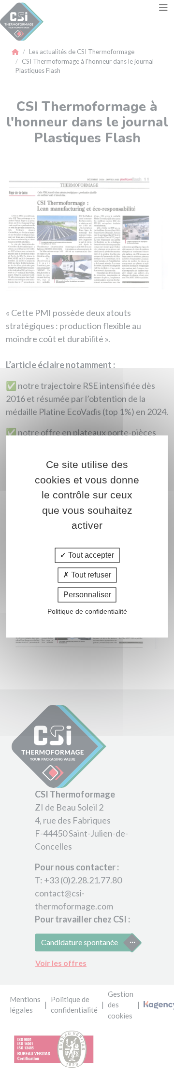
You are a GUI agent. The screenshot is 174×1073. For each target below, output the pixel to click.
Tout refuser (90, 575)
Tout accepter (90, 555)
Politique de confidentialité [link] (87, 612)
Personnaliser (87, 595)
